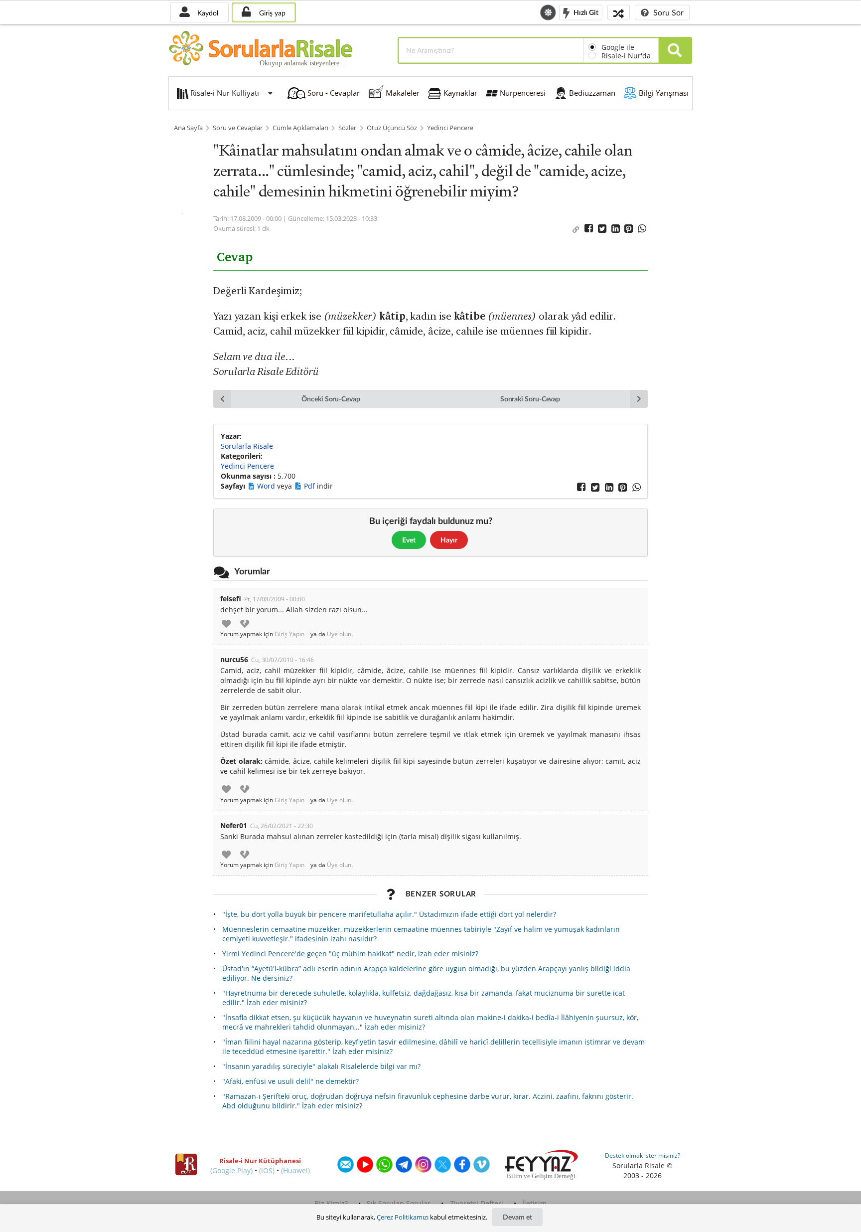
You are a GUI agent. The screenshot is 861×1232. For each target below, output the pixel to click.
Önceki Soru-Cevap (330, 398)
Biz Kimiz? (331, 1203)
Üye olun (339, 634)
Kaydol (206, 12)
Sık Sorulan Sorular (398, 1203)
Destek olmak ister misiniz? (642, 1155)
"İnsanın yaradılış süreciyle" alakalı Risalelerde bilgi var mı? (321, 1066)
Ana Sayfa (188, 128)
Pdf (310, 486)
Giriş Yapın (289, 634)
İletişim (534, 1203)
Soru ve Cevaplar (238, 128)
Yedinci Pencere (450, 128)
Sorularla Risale (247, 446)
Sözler (347, 128)
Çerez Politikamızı (403, 1217)
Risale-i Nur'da (626, 55)
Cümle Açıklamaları (300, 128)
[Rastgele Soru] (618, 12)
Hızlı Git (585, 11)
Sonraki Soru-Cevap (530, 398)
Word (267, 486)
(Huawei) (295, 1170)
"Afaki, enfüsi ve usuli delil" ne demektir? (290, 1081)
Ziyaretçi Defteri (476, 1203)
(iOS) (267, 1170)
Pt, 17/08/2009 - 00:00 (274, 599)
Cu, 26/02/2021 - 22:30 (281, 826)
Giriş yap (271, 12)
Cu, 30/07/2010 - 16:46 (282, 660)
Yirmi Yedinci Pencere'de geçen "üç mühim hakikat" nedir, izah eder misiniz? (350, 953)
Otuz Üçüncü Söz (392, 128)
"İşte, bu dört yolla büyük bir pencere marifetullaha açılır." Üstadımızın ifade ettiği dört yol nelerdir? (389, 914)
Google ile (617, 47)
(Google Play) (231, 1170)
